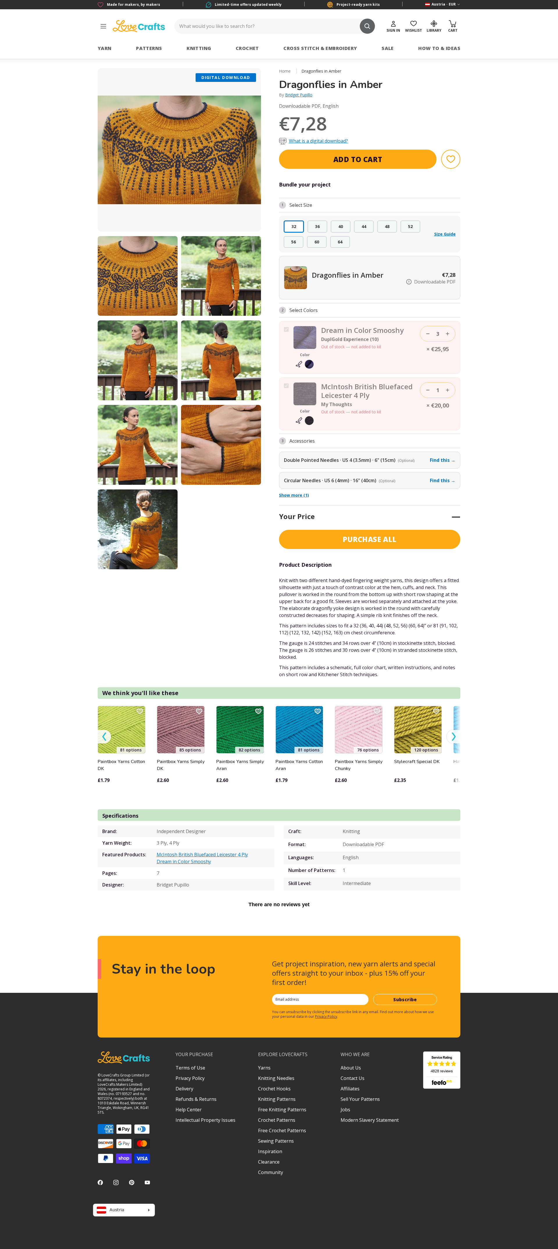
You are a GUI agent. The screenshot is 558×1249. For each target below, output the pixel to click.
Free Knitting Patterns (282, 1109)
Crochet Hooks (274, 1088)
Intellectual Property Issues (205, 1120)
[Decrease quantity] (428, 333)
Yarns (264, 1068)
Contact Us (352, 1078)
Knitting (199, 48)
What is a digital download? (318, 141)
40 (340, 226)
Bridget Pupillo (298, 95)
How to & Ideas (439, 48)
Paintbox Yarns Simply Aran (240, 765)
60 (316, 242)
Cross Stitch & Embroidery (320, 48)
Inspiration (270, 1151)
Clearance (269, 1162)
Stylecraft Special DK (417, 761)
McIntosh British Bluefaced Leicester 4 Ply (202, 854)
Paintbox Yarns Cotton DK (121, 765)
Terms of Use (190, 1068)
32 (293, 226)
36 (317, 226)
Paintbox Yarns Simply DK (181, 765)
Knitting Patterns (277, 1099)
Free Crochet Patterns (282, 1130)
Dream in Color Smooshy (184, 861)
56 (293, 242)
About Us (351, 1068)
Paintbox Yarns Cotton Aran (299, 765)
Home (285, 71)
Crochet (247, 48)
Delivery (184, 1088)
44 (364, 226)
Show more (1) (294, 495)
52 (410, 226)
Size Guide (445, 234)
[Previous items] (104, 737)
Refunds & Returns (196, 1099)
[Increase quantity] (447, 333)
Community (270, 1172)
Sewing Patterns (276, 1141)
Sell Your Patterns (360, 1099)
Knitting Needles (276, 1078)
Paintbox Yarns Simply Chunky (358, 765)
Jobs (345, 1109)
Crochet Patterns (276, 1120)
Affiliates (350, 1088)
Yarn (105, 48)
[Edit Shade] (305, 364)
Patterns (149, 48)
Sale (388, 48)
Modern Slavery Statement (370, 1120)
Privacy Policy (326, 1016)
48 (387, 226)
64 (340, 242)
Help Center (189, 1109)
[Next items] (453, 737)
